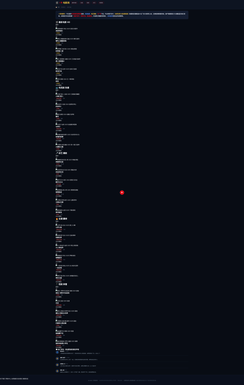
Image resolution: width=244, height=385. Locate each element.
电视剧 (101, 2)
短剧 (88, 2)
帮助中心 (8, 378)
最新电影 (74, 2)
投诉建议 (19, 378)
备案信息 (25, 378)
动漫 (82, 2)
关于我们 (2, 378)
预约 (60, 35)
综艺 (94, 2)
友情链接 (14, 378)
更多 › (57, 24)
